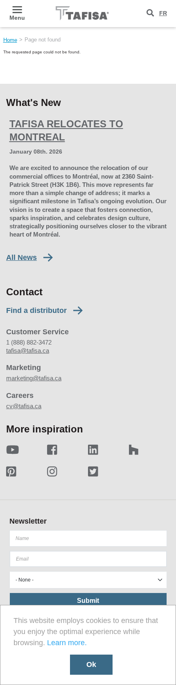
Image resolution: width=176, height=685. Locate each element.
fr (163, 13)
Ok (91, 664)
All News (21, 257)
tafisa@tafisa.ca (27, 350)
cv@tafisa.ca (23, 405)
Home (10, 40)
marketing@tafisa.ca (33, 378)
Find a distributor (36, 311)
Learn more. (67, 643)
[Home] (82, 13)
